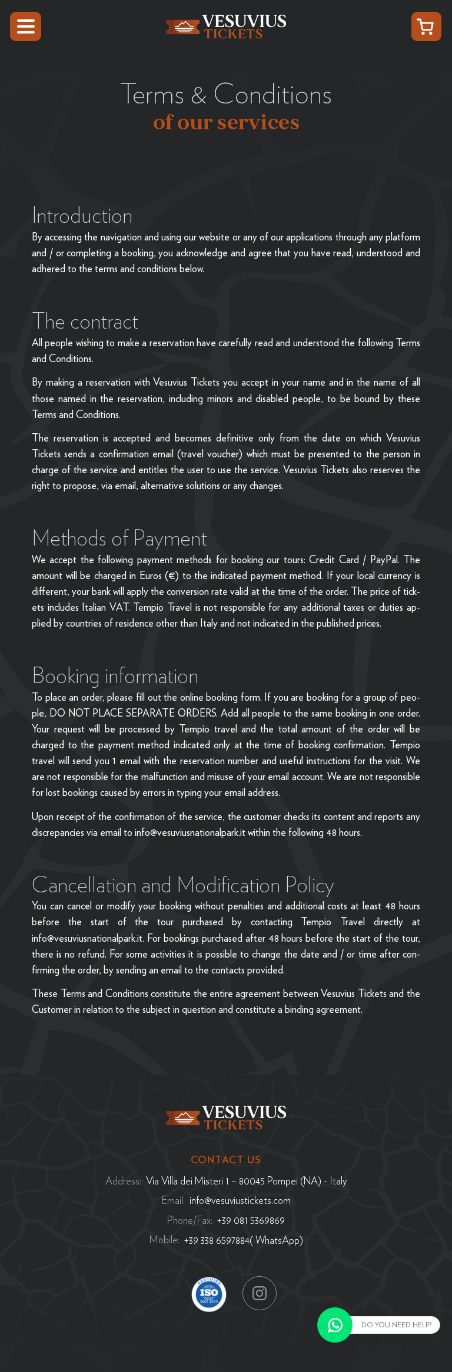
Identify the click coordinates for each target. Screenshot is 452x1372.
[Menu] (25, 27)
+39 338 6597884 (217, 1240)
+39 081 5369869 (251, 1220)
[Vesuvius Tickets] (226, 25)
